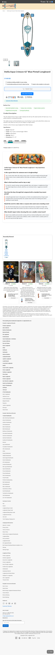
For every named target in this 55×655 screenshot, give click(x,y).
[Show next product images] (7, 60)
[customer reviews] (27, 77)
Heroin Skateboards (7, 460)
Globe (4, 451)
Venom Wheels (6, 592)
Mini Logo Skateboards (7, 466)
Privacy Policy (5, 527)
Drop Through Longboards (8, 564)
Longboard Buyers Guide (8, 508)
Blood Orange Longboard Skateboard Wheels (12, 590)
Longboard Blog (6, 536)
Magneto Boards (6, 400)
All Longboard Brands (7, 543)
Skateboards (5, 568)
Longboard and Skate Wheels (9, 573)
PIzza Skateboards (6, 473)
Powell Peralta (5, 477)
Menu (5, 2)
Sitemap (4, 547)
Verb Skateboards (6, 495)
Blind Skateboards (6, 428)
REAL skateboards (6, 486)
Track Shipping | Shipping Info (9, 519)
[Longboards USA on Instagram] (3, 603)
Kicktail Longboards (7, 557)
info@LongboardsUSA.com (8, 615)
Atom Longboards (6, 394)
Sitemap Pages (6, 549)
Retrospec (5, 407)
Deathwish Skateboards (7, 440)
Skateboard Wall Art (7, 571)
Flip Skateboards (6, 484)
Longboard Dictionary (7, 514)
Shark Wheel (5, 409)
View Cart (5, 516)
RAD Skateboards (6, 482)
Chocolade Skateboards (7, 433)
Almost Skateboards (7, 420)
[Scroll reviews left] (4, 283)
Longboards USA (31, 635)
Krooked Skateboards (7, 464)
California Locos (6, 396)
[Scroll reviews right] (50, 283)
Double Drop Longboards (8, 566)
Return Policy (5, 531)
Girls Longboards (6, 577)
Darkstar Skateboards (7, 437)
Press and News (6, 538)
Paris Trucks (5, 586)
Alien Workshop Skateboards (8, 417)
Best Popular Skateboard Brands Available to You (12, 545)
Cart (50, 1)
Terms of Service (6, 529)
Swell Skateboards (6, 491)
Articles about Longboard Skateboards (10, 534)
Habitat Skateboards (7, 455)
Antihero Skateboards (7, 422)
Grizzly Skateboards (7, 453)
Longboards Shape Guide (8, 510)
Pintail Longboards (6, 555)
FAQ (3, 503)
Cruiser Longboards (7, 562)
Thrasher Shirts (6, 579)
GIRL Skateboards (6, 448)
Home (4, 10)
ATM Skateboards (6, 424)
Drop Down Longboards (7, 559)
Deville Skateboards (7, 398)
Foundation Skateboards (8, 446)
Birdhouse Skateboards (7, 431)
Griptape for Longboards (7, 575)
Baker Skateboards (6, 426)
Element (4, 442)
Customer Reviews (7, 606)
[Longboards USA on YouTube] (9, 603)
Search (4, 505)
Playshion (5, 403)
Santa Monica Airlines (7, 488)
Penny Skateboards (7, 471)
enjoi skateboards (6, 444)
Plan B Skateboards (7, 475)
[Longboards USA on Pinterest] (6, 603)
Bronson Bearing (6, 594)
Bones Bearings (6, 597)
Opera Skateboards (6, 468)
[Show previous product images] (4, 60)
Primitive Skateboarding (7, 479)
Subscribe (5, 625)
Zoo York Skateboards (7, 497)
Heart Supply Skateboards (8, 457)
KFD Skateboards (6, 462)
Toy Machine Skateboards (8, 493)
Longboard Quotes (6, 540)
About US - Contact (6, 525)
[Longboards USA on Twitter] (12, 603)
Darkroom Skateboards (7, 435)
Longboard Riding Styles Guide (9, 512)
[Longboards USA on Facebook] (15, 603)
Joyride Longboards (7, 405)
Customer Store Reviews (12, 100)
